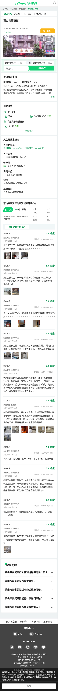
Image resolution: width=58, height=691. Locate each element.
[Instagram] (27, 647)
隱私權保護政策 (18, 680)
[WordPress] (35, 647)
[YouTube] (20, 647)
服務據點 (47, 621)
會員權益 (24, 621)
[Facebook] (12, 647)
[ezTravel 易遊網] (29, 3)
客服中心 (36, 621)
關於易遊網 (11, 621)
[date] (16, 63)
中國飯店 (13, 9)
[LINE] (43, 647)
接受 (29, 686)
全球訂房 (4, 9)
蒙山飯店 (22, 9)
